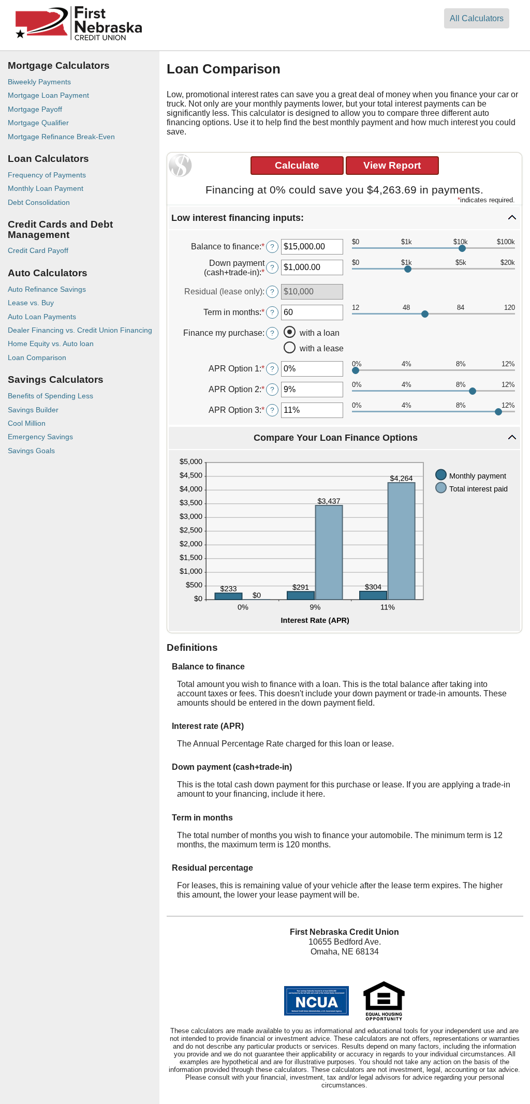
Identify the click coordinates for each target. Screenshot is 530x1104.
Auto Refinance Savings (47, 289)
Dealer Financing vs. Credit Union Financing (80, 330)
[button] (344, 218)
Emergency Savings (40, 436)
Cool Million (27, 423)
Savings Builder (33, 410)
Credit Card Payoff (38, 250)
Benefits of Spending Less (50, 396)
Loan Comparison (37, 357)
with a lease (322, 348)
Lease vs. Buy (31, 303)
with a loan (320, 333)
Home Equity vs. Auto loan (51, 343)
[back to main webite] (78, 41)
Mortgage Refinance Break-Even (61, 136)
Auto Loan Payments (42, 316)
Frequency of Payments (47, 175)
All (477, 18)
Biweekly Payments (39, 82)
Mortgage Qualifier (38, 122)
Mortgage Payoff (35, 109)
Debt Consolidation (39, 202)
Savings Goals (31, 450)
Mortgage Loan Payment (48, 95)
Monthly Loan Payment (45, 188)
